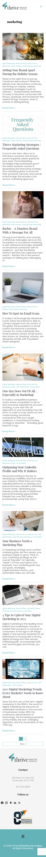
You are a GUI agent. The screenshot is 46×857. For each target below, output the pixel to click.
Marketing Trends (8, 66)
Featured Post (32, 63)
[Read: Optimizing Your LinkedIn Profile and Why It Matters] (23, 447)
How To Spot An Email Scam (20, 313)
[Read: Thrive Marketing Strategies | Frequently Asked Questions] (23, 124)
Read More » (9, 107)
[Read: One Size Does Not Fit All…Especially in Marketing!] (23, 367)
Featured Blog (21, 63)
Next (23, 744)
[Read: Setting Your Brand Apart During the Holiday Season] (23, 46)
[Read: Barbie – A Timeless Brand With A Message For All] (23, 205)
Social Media (35, 387)
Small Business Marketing (31, 66)
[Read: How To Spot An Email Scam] (23, 288)
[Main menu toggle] (41, 6)
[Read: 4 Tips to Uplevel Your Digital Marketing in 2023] (23, 595)
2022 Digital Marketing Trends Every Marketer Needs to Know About (22, 693)
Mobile (18, 66)
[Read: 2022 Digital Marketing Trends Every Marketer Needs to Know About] (23, 669)
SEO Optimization (22, 387)
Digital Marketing (8, 63)
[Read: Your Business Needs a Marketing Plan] (23, 521)
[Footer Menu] (23, 836)
